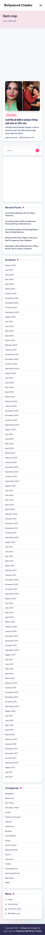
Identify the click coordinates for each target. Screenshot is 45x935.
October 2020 (11, 589)
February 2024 (11, 401)
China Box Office (12, 807)
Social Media (10, 836)
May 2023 (9, 444)
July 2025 (9, 321)
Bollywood (9, 798)
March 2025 (10, 340)
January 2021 (10, 575)
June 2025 (9, 326)
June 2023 (9, 439)
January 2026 (10, 293)
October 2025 (11, 307)
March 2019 (10, 678)
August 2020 (10, 598)
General (8, 822)
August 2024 (10, 373)
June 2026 (9, 275)
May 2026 (9, 279)
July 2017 (8, 772)
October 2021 (11, 533)
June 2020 (9, 608)
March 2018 (10, 734)
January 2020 (10, 631)
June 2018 (9, 720)
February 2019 (11, 683)
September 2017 (11, 763)
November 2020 (11, 584)
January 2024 (11, 406)
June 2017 (9, 777)
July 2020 (9, 603)
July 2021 (9, 547)
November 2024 (11, 359)
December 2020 (11, 580)
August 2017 (10, 767)
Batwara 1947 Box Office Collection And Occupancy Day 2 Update (21, 239)
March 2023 (10, 453)
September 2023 (12, 425)
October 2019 (11, 645)
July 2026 (9, 270)
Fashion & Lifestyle (13, 817)
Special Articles (11, 850)
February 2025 (11, 345)
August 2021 (10, 542)
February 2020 (11, 627)
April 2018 (9, 730)
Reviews (8, 831)
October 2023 (11, 420)
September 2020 (12, 594)
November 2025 (11, 303)
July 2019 (9, 659)
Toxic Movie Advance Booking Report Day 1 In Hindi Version (22, 230)
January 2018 (10, 744)
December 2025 (11, 298)
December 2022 (11, 467)
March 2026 (10, 289)
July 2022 (9, 490)
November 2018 (11, 697)
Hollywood (9, 826)
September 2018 (12, 706)
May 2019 (9, 669)
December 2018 (11, 692)
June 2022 (9, 495)
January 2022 (10, 519)
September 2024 (12, 368)
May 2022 (9, 500)
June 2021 (9, 551)
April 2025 (9, 336)
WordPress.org (14, 913)
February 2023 (11, 458)
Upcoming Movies (12, 873)
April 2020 (9, 617)
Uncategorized (11, 868)
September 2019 (12, 650)
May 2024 (9, 387)
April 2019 (9, 673)
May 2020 (9, 612)
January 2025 (10, 350)
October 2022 (11, 476)
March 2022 (10, 509)
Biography (9, 793)
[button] (37, 150)
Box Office (9, 803)
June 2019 (9, 664)
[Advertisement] (22, 52)
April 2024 (9, 392)
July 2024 (9, 378)
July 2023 (9, 434)
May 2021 (9, 556)
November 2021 (11, 528)
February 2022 (11, 514)
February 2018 (11, 739)
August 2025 (10, 317)
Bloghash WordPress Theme (29, 931)
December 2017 (11, 748)
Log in (10, 899)
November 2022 (11, 472)
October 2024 (11, 364)
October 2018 (11, 702)
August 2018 (10, 711)
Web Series (9, 878)
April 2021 (9, 561)
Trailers (8, 864)
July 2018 (9, 716)
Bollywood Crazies (18, 5)
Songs (7, 840)
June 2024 (9, 383)
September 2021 (12, 537)
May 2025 (9, 331)
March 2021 (10, 566)
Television (11, 115)
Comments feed (14, 909)
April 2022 (9, 505)
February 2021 (11, 570)
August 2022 (10, 486)
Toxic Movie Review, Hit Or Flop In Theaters (20, 214)
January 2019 (10, 688)
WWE (7, 883)
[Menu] (41, 5)
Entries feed (13, 904)
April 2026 (9, 284)
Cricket (8, 812)
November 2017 (11, 753)
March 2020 (10, 622)
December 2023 (11, 411)
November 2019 (11, 641)
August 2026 (10, 265)
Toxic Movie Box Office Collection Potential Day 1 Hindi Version (20, 222)
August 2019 (10, 655)
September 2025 (12, 312)
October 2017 (10, 758)
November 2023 (11, 415)
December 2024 (11, 354)
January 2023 (10, 462)
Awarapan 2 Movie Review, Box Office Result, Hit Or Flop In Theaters (21, 247)
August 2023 (10, 429)
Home (5, 21)
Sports (8, 854)
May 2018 (9, 725)
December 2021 (11, 523)
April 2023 (9, 448)
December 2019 (11, 636)
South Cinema (10, 845)
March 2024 (10, 397)
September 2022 (12, 481)
